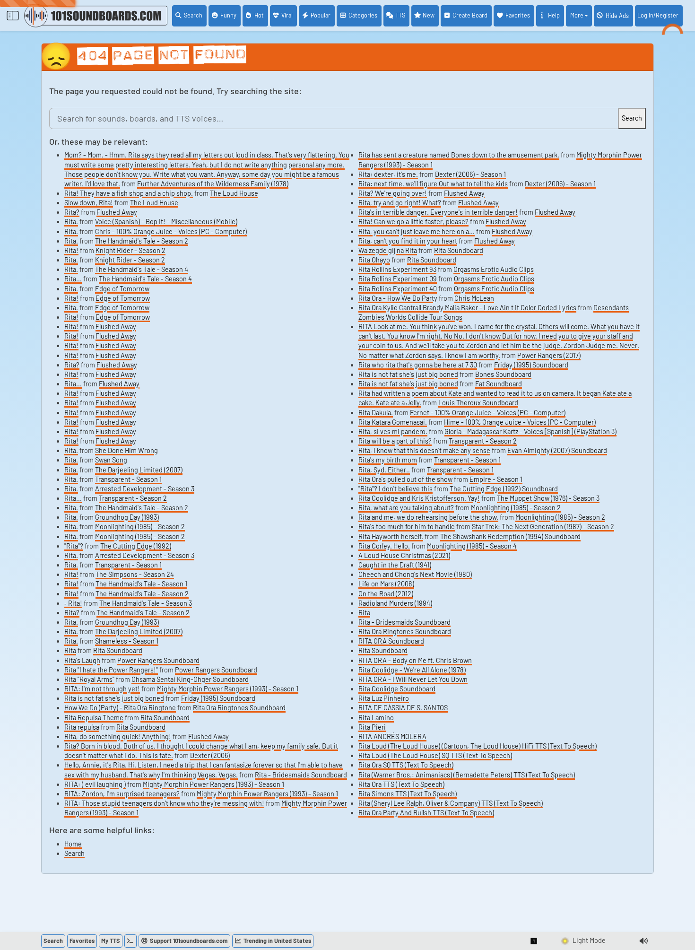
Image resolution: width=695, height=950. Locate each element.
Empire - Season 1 (495, 479)
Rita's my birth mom (387, 460)
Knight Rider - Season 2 (130, 250)
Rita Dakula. (375, 413)
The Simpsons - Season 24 (135, 574)
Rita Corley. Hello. (384, 546)
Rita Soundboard (117, 650)
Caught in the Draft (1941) (394, 565)
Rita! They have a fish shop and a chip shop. (128, 193)
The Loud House (234, 193)
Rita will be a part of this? (395, 441)
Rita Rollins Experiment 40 (397, 289)
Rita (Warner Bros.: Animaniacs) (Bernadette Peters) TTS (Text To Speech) (466, 775)
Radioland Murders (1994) (395, 603)
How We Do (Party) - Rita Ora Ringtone (120, 708)
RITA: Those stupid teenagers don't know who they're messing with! (164, 803)
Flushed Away (116, 212)
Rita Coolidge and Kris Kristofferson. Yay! (419, 498)
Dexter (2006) (210, 755)
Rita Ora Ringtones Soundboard (239, 708)
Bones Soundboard (503, 374)
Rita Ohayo (374, 260)
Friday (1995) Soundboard (218, 698)
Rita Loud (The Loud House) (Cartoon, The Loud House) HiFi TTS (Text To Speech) (477, 746)
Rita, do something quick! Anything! (117, 736)
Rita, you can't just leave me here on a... (416, 231)
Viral (287, 15)
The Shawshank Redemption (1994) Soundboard (510, 536)
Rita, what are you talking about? (406, 508)
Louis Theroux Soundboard (478, 403)
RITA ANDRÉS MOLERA (392, 736)
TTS (400, 15)
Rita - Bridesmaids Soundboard (301, 775)
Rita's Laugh (82, 660)
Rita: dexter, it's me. (388, 174)
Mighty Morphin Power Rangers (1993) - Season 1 (227, 689)
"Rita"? (73, 546)
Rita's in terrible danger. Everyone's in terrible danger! (438, 212)
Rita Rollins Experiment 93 (397, 269)
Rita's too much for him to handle (406, 527)
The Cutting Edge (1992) (135, 546)
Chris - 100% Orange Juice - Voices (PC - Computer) (171, 231)
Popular (320, 15)
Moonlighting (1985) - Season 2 (140, 527)
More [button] (576, 15)
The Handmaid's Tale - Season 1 (141, 584)
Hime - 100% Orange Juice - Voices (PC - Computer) (520, 422)
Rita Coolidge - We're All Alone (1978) (412, 670)
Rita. (71, 222)
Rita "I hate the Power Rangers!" (111, 670)
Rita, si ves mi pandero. (392, 431)
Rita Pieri (372, 727)
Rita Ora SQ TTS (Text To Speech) (405, 765)
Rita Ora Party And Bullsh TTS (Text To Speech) (426, 813)
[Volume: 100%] (643, 941)
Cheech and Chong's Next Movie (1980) (415, 574)
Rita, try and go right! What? (399, 203)
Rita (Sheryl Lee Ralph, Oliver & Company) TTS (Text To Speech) (450, 803)
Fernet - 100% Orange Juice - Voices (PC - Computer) (487, 413)
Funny (228, 15)
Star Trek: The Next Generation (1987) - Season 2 (543, 527)
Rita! (71, 250)
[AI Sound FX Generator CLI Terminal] (130, 941)
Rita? (71, 212)
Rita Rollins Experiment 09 (397, 279)
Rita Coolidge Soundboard (396, 689)
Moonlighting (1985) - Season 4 (472, 546)
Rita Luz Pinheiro (383, 698)
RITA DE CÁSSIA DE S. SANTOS (403, 708)
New (428, 15)
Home (73, 844)
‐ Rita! (73, 603)
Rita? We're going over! (392, 193)
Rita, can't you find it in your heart (407, 241)
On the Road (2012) (385, 594)
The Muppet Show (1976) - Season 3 (548, 498)
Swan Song (111, 460)
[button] (534, 941)
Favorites (517, 15)
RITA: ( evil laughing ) (95, 784)
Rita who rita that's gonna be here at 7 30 (417, 365)
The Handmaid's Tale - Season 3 (145, 603)
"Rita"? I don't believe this (395, 489)
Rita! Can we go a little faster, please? (413, 222)
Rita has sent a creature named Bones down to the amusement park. (458, 155)
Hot (259, 15)
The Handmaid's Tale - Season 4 (141, 269)
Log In (657, 15)
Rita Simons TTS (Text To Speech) (407, 794)
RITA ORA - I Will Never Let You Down (413, 679)
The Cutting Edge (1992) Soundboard (504, 489)
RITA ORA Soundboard (391, 641)
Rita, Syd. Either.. (384, 470)
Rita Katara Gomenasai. (392, 422)
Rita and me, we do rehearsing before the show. (428, 517)
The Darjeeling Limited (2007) (138, 470)
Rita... (73, 279)
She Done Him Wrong (126, 450)
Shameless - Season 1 (126, 641)
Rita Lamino (376, 718)
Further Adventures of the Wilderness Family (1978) (212, 184)
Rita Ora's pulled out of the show (405, 479)
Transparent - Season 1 (128, 479)
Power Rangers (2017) (549, 355)
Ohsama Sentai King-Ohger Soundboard (190, 679)
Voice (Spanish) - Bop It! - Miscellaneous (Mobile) (166, 222)
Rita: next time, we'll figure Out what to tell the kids (433, 184)
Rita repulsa (81, 727)
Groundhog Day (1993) (127, 517)
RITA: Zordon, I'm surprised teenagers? (122, 794)
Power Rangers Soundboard (158, 660)
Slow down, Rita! (88, 203)
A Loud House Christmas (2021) (404, 555)
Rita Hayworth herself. (390, 536)
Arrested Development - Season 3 (144, 489)
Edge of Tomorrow (122, 289)
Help (554, 15)
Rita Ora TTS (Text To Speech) (401, 784)
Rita (70, 650)
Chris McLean (474, 298)
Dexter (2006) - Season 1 (470, 174)
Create (469, 15)
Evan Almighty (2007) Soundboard (557, 450)
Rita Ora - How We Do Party (397, 298)
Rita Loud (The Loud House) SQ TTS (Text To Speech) (435, 755)
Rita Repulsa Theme (93, 718)
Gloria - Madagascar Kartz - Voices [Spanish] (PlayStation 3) (530, 431)
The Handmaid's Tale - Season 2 (141, 241)
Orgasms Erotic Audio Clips (493, 269)
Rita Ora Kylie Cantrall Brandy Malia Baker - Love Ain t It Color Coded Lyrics (467, 308)
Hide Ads (617, 15)
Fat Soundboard (498, 384)
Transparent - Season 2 (133, 498)
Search (193, 15)
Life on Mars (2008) (386, 584)
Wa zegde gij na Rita (387, 250)
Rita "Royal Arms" (89, 679)
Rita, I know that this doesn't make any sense (424, 450)
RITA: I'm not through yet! (102, 689)
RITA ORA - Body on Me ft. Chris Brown (415, 660)
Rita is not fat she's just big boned (114, 698)
